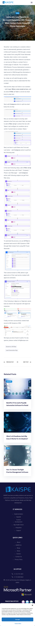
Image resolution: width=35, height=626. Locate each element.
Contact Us (18, 556)
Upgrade (18, 517)
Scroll (17, 35)
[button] (32, 605)
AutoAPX (9, 381)
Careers (18, 554)
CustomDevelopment (18, 521)
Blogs (18, 548)
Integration (19, 527)
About (18, 542)
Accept (17, 619)
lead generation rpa (12, 350)
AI (7, 415)
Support (18, 530)
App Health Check (19, 525)
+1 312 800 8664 (18, 577)
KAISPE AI (18, 545)
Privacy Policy (18, 623)
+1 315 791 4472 (18, 574)
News (18, 551)
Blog (17, 13)
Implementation (18, 514)
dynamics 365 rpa (11, 346)
